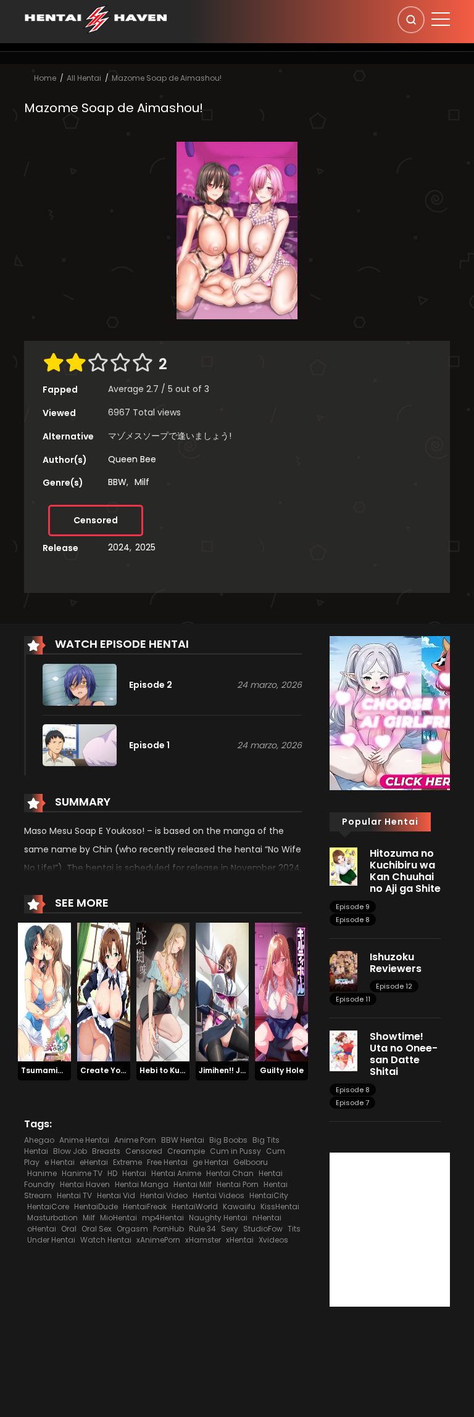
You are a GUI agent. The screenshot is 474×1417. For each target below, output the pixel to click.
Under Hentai (51, 1240)
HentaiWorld (195, 1206)
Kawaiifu (239, 1206)
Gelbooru (250, 1162)
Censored (95, 520)
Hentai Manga (141, 1184)
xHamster (203, 1240)
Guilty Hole (282, 1070)
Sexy (229, 1228)
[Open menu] (440, 19)
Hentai (134, 1173)
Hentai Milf (192, 1184)
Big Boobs (228, 1140)
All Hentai (84, 78)
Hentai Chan (230, 1173)
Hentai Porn (238, 1184)
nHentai (266, 1217)
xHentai (240, 1240)
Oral (69, 1228)
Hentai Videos (218, 1195)
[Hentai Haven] (95, 18)
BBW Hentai (182, 1140)
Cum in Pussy (235, 1151)
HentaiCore (48, 1206)
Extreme (127, 1162)
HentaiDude (96, 1206)
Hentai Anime (176, 1173)
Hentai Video (164, 1195)
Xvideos (273, 1240)
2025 (145, 547)
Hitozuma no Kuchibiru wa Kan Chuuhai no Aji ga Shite (405, 871)
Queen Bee (132, 459)
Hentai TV (74, 1195)
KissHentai (279, 1206)
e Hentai (59, 1162)
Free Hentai (167, 1162)
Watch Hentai (105, 1240)
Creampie (186, 1151)
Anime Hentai (84, 1140)
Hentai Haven (85, 1184)
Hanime (42, 1173)
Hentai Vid (116, 1195)
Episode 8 (353, 920)
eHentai (94, 1162)
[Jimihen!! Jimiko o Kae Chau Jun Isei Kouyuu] (222, 992)
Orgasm (132, 1228)
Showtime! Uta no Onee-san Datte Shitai (404, 1054)
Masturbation (52, 1217)
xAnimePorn (158, 1240)
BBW (117, 482)
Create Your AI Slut (118, 1070)
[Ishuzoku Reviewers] (343, 970)
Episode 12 (394, 986)
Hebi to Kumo (165, 1070)
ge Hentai (210, 1162)
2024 (119, 547)
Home (45, 78)
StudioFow (263, 1228)
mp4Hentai (163, 1217)
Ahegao (39, 1140)
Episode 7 (352, 1103)
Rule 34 (202, 1228)
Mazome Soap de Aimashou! (167, 78)
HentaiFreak (145, 1206)
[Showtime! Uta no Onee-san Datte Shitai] (343, 1050)
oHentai (41, 1228)
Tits (294, 1228)
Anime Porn (135, 1140)
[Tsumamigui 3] (44, 992)
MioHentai (118, 1217)
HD (112, 1173)
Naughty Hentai (218, 1217)
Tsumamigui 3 (49, 1070)
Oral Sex (96, 1228)
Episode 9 (353, 907)
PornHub (168, 1228)
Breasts (106, 1151)
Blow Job (70, 1151)
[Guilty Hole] (281, 992)
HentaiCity (268, 1195)
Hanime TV (82, 1173)
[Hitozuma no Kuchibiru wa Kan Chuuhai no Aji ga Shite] (343, 866)
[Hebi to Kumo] (162, 992)
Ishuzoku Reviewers (396, 963)
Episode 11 (353, 999)
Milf (142, 482)
